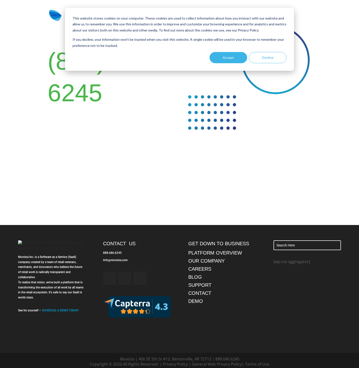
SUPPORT (199, 285)
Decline (268, 57)
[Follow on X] (124, 278)
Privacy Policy (175, 364)
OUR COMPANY (206, 261)
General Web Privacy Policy (217, 364)
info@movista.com (115, 260)
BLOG (195, 277)
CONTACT (199, 293)
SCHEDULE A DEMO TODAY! (60, 310)
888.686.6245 (112, 253)
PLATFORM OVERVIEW (215, 253)
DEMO (195, 301)
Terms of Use (257, 364)
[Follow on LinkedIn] (140, 278)
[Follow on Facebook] (109, 278)
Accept (228, 57)
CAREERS (199, 269)
